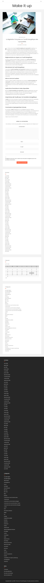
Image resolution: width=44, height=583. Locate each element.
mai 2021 (6, 239)
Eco (5, 317)
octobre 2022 (7, 216)
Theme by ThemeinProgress (21, 581)
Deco (6, 313)
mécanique (7, 332)
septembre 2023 (8, 204)
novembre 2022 (8, 214)
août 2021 (7, 235)
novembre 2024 (8, 185)
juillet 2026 (7, 177)
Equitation (7, 322)
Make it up (22, 5)
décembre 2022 (8, 213)
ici (8, 116)
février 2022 (7, 227)
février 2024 (7, 197)
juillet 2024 (7, 190)
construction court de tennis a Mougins (12, 307)
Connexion (6, 569)
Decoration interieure (9, 314)
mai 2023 (7, 206)
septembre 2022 (8, 217)
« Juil (6, 277)
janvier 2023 (7, 212)
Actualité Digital (8, 290)
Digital (6, 315)
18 (12, 273)
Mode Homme (7, 334)
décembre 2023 (8, 200)
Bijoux (6, 302)
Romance (7, 341)
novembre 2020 (8, 247)
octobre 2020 (7, 248)
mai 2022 (7, 223)
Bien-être (7, 301)
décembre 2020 (8, 245)
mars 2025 (7, 181)
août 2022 (7, 219)
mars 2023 (7, 209)
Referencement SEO (9, 337)
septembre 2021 (8, 233)
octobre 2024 (7, 186)
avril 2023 (7, 208)
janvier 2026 (7, 179)
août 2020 (7, 251)
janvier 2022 (7, 228)
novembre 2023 (8, 201)
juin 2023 (6, 205)
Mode (6, 333)
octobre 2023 (7, 202)
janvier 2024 (7, 198)
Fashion (6, 325)
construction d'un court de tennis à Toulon (13, 309)
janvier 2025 (7, 182)
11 (12, 271)
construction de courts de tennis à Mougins (13, 310)
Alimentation (7, 293)
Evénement (7, 324)
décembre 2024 (8, 183)
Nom (22, 141)
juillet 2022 (7, 220)
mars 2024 (7, 196)
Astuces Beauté (8, 298)
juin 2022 (6, 221)
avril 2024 (7, 194)
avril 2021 (6, 240)
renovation (7, 340)
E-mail (22, 146)
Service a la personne (9, 345)
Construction (7, 306)
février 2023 (7, 210)
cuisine (6, 311)
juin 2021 (6, 237)
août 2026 (7, 175)
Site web (22, 152)
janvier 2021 (7, 244)
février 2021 (7, 243)
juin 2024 (6, 192)
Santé (6, 342)
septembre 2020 (8, 249)
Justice (6, 330)
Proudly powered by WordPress (33, 581)
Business (6, 303)
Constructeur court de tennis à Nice (12, 305)
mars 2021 (7, 241)
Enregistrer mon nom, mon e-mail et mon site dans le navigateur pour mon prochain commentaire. (20, 159)
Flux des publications (8, 571)
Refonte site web (8, 338)
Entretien (6, 321)
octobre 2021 (7, 232)
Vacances (7, 350)
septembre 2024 (8, 188)
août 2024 (7, 189)
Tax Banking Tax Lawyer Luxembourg (12, 348)
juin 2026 (6, 178)
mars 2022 (7, 225)
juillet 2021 (7, 236)
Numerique (7, 336)
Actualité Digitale (8, 291)
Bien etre (6, 299)
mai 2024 (7, 193)
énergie (6, 318)
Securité (6, 344)
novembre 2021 (8, 231)
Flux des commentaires (8, 573)
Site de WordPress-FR (8, 575)
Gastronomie (7, 326)
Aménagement (8, 294)
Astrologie (7, 297)
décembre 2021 (8, 229)
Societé (6, 346)
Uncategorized (8, 349)
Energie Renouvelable (22, 37)
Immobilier (7, 329)
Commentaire (22, 126)
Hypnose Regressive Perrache (10, 328)
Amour (6, 295)
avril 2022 (7, 224)
